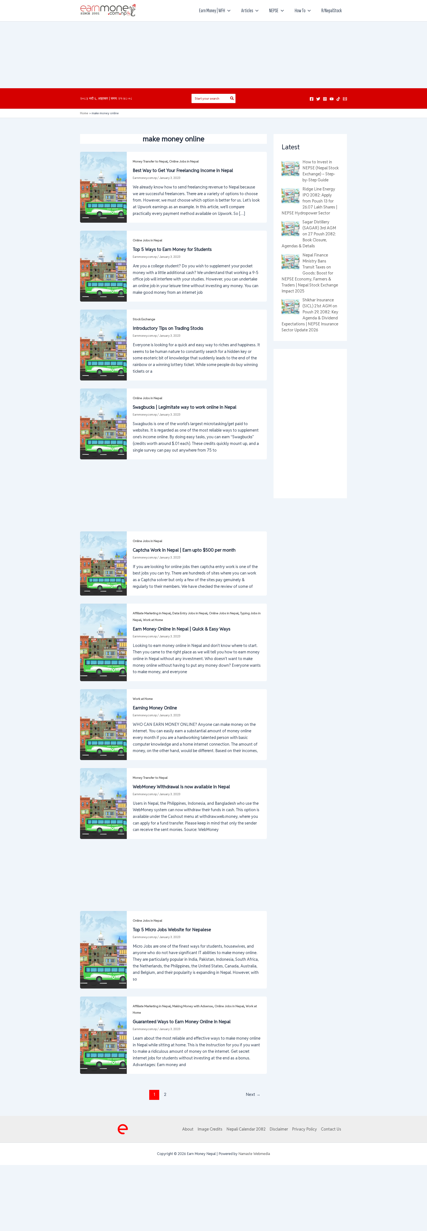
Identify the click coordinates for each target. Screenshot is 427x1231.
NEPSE (273, 10)
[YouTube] (332, 99)
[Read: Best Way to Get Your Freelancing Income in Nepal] (103, 187)
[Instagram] (325, 99)
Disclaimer (279, 1129)
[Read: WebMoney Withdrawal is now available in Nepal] (103, 803)
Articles (247, 10)
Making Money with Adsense (192, 1006)
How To (300, 10)
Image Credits (209, 1129)
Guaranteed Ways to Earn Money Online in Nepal (182, 1022)
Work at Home (153, 620)
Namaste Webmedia (254, 1153)
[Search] (232, 98)
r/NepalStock (331, 10)
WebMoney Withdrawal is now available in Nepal (181, 787)
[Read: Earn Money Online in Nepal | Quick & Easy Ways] (103, 642)
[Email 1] (345, 99)
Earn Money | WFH (212, 10)
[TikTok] (338, 99)
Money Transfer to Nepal (150, 161)
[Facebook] (312, 99)
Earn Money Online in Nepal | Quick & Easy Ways (181, 629)
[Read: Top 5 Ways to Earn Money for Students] (103, 265)
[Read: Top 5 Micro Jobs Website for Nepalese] (103, 949)
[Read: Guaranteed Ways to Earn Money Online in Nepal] (103, 1034)
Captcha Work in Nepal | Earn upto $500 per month (184, 550)
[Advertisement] (213, 55)
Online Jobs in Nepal (184, 161)
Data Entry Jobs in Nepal (189, 613)
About (187, 1129)
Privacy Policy (304, 1129)
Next (253, 1094)
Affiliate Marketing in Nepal (152, 613)
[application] (227, 11)
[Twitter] (318, 99)
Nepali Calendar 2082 (246, 1129)
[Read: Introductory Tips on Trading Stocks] (103, 344)
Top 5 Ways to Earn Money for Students (172, 249)
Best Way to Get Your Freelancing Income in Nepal (183, 170)
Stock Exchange (144, 319)
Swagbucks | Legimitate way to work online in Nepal (184, 407)
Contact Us (331, 1129)
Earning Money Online (155, 708)
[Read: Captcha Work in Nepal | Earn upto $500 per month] (103, 563)
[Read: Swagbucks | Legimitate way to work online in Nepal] (103, 423)
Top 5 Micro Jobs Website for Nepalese (172, 930)
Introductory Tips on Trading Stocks (168, 328)
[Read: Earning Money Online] (103, 724)
